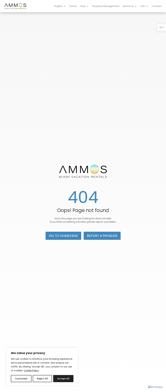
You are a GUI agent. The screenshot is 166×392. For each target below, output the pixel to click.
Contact (157, 6)
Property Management (105, 6)
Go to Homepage (63, 235)
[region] (42, 367)
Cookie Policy (31, 370)
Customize (21, 378)
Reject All (42, 378)
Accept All (63, 378)
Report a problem (102, 235)
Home (73, 6)
